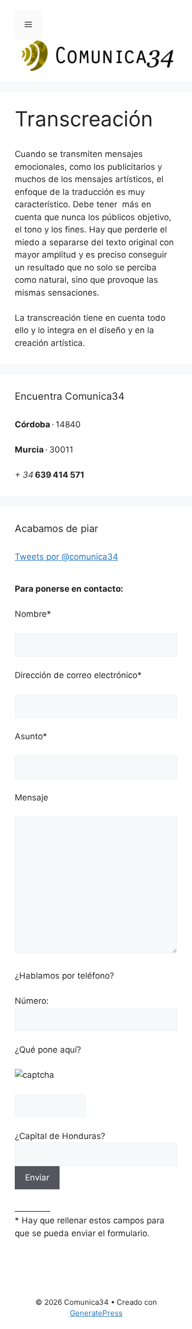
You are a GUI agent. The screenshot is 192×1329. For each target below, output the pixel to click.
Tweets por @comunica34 (66, 557)
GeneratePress (96, 1313)
